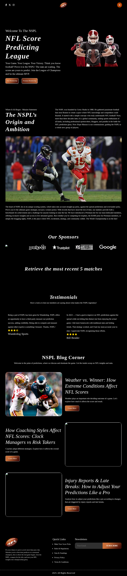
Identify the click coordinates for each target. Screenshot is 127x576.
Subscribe (112, 546)
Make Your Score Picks (62, 544)
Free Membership (12, 81)
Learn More (72, 408)
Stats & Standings (60, 553)
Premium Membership (29, 81)
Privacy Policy (59, 558)
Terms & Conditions (61, 562)
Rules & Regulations (61, 549)
